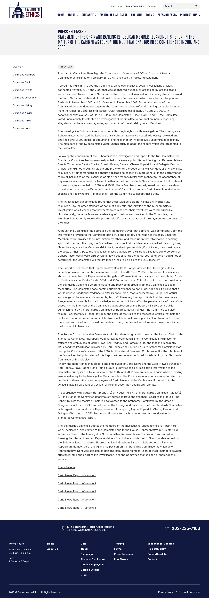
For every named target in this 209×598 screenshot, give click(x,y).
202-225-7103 (186, 528)
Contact (151, 6)
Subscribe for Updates (160, 543)
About (72, 15)
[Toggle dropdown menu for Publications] (199, 15)
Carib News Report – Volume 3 (77, 491)
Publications (188, 15)
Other (84, 575)
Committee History (22, 105)
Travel (84, 548)
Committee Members (24, 74)
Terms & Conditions (189, 592)
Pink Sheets (121, 559)
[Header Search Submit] (196, 6)
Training (137, 15)
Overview (18, 67)
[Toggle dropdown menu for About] (77, 15)
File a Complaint (135, 6)
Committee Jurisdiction (25, 97)
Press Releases (167, 15)
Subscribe (116, 6)
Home (60, 15)
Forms (150, 15)
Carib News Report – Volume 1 (77, 475)
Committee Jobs (21, 128)
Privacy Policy (165, 592)
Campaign (87, 554)
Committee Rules (22, 120)
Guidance (88, 15)
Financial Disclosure (114, 15)
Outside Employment (93, 564)
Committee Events (22, 90)
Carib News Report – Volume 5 (77, 507)
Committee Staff (21, 82)
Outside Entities (90, 569)
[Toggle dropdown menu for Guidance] (95, 15)
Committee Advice (22, 113)
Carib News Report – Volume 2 (77, 483)
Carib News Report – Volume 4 (77, 499)
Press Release (66, 467)
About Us (52, 548)
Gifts (83, 543)
